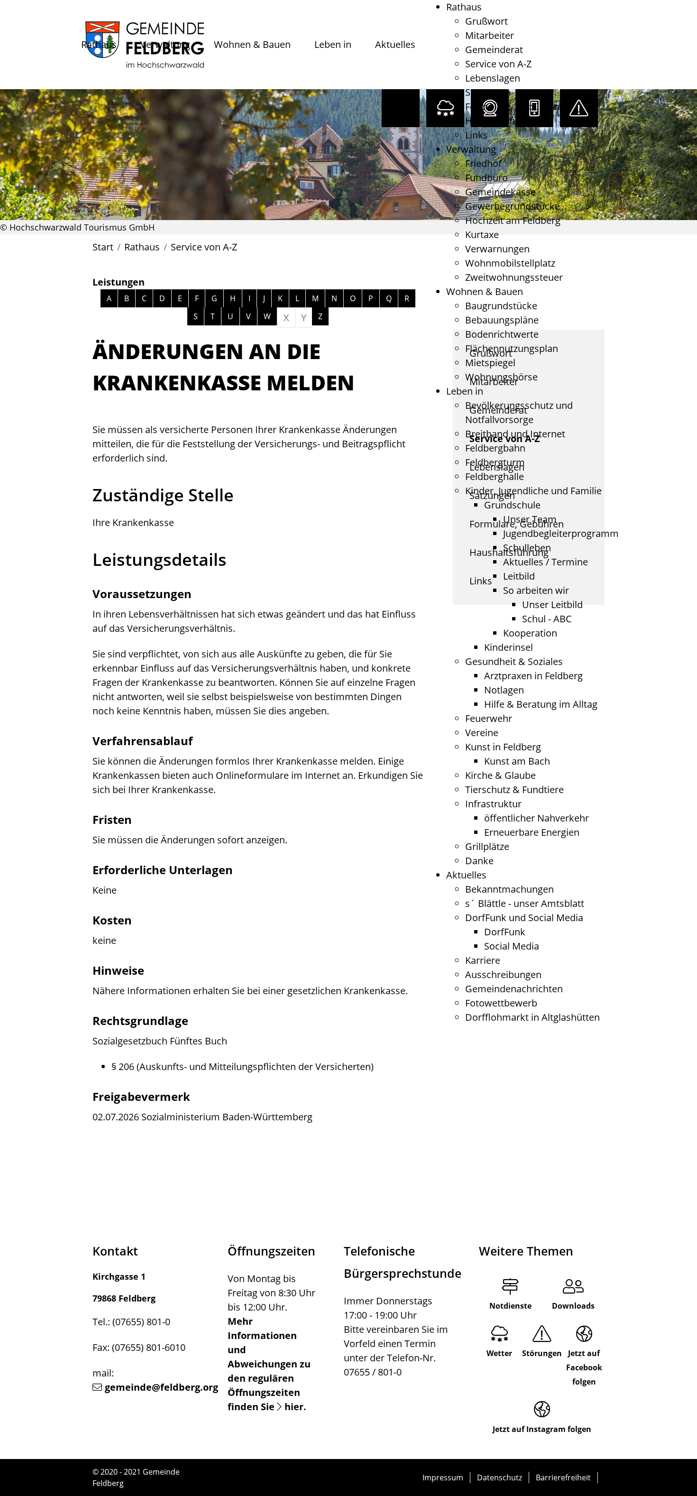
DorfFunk (504, 931)
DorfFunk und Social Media (524, 917)
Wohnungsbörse (501, 376)
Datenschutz (499, 1477)
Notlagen (504, 689)
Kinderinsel (508, 647)
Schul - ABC (547, 618)
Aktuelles (395, 44)
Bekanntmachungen (509, 889)
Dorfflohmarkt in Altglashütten (532, 1017)
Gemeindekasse (500, 191)
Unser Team (530, 519)
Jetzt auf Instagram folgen (542, 1429)
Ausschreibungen (503, 974)
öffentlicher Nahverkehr (536, 818)
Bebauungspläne (502, 320)
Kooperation (530, 633)
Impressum (442, 1477)
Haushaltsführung (504, 120)
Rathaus (99, 44)
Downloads (573, 1306)
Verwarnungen (497, 248)
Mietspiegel (490, 362)
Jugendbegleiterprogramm (561, 533)
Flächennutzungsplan (511, 348)
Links (476, 135)
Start (102, 246)
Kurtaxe (482, 234)
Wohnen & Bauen (252, 44)
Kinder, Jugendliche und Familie (533, 490)
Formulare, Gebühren (512, 106)
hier (293, 1406)
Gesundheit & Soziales (514, 661)
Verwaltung (165, 44)
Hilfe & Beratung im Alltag (540, 704)
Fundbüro (486, 177)
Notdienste (510, 1306)
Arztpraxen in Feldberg (533, 675)
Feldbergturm (495, 462)
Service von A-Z (498, 63)
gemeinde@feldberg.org (161, 1387)
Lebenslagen (492, 78)
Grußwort (486, 21)
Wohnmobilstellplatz (510, 263)
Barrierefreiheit (563, 1477)
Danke (479, 860)
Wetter (499, 1353)
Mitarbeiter (489, 35)
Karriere (482, 960)
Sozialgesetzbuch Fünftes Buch (159, 1040)
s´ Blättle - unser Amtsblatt (524, 903)
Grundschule (512, 505)
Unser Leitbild (552, 604)
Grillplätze (487, 846)
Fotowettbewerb (501, 1003)
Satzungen (488, 92)
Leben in (332, 44)
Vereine (481, 732)
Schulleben (527, 547)
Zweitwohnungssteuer (514, 277)
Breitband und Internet (515, 433)
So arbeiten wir (536, 590)
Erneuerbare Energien (531, 832)
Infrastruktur (493, 803)
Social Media (511, 946)
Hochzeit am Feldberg (512, 220)
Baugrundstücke (501, 305)
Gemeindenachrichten (514, 988)
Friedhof (483, 163)
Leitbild (519, 576)
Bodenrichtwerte (502, 334)
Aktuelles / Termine (545, 561)
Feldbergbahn (495, 448)
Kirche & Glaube (500, 775)
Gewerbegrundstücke (512, 206)
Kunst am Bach (517, 761)
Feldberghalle (494, 476)
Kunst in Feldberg (503, 746)
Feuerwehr (488, 718)
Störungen (542, 1353)
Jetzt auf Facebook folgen (584, 1367)
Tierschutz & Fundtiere (514, 789)
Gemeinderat (494, 49)
